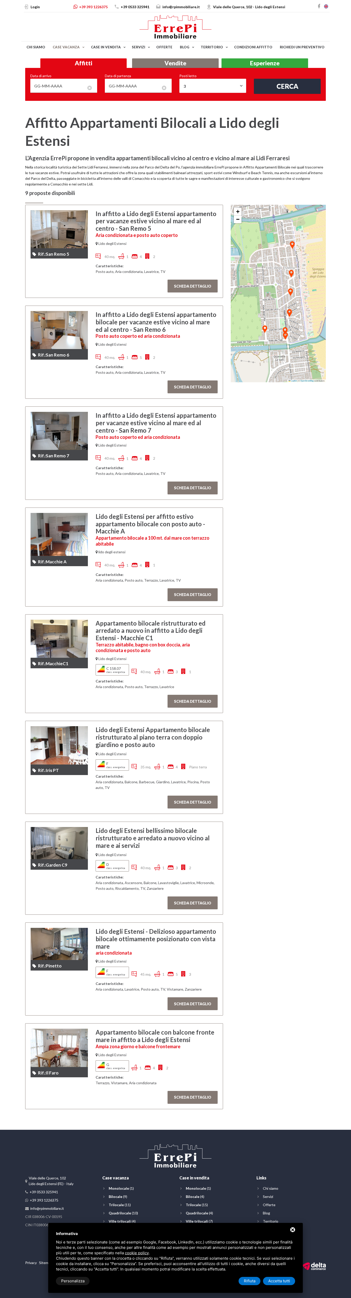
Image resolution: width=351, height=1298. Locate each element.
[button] (289, 313)
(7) (199, 1221)
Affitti (83, 63)
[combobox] (212, 86)
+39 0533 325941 (135, 7)
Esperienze (265, 63)
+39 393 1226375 (93, 7)
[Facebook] (319, 6)
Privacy (31, 1262)
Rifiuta (249, 1280)
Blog (184, 47)
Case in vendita (106, 47)
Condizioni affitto (253, 47)
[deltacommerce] (314, 1266)
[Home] (175, 26)
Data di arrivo (40, 76)
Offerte (164, 47)
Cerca (287, 86)
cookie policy (137, 1252)
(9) (118, 1196)
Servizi (138, 47)
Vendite (175, 63)
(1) (121, 1188)
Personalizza (73, 1280)
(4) (122, 1221)
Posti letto (188, 76)
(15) (197, 1205)
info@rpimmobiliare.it (181, 7)
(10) (123, 1213)
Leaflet (294, 380)
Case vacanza (66, 47)
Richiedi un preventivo (302, 47)
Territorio (212, 47)
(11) (120, 1205)
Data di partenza (118, 76)
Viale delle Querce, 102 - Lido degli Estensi (249, 7)
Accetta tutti (279, 1280)
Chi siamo (35, 47)
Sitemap (45, 1262)
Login (35, 7)
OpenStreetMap (307, 380)
